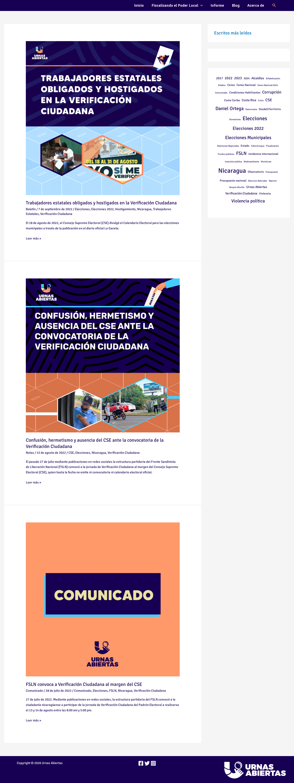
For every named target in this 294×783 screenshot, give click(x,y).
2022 (228, 78)
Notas (30, 453)
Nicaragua (144, 209)
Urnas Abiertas (256, 187)
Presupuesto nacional (233, 180)
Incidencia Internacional (263, 154)
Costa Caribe (232, 100)
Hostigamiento (125, 209)
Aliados (222, 85)
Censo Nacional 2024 (267, 85)
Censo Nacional (246, 85)
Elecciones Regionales (228, 145)
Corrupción (271, 92)
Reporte (273, 180)
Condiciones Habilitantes (244, 92)
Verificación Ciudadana (56, 214)
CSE (71, 453)
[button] (200, 5)
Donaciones (235, 119)
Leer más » (33, 238)
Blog (236, 5)
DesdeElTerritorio (270, 109)
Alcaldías (257, 78)
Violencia (265, 193)
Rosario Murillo (236, 187)
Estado (245, 146)
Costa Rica (249, 100)
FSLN (112, 691)
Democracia (251, 109)
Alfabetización (273, 78)
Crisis (261, 100)
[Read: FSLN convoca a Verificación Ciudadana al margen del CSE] (103, 599)
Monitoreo (266, 161)
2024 (247, 78)
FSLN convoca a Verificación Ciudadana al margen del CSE (84, 684)
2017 (219, 78)
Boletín (31, 209)
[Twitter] (147, 763)
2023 (238, 78)
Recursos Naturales (257, 180)
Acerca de (255, 5)
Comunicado (34, 691)
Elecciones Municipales (248, 137)
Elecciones (82, 209)
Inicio (139, 5)
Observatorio (256, 172)
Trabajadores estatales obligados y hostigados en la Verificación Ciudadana (101, 203)
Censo (231, 85)
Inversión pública (233, 161)
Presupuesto (272, 172)
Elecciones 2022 (102, 209)
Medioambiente (251, 161)
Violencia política (248, 201)
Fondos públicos (226, 154)
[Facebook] (141, 763)
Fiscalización (272, 145)
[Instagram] (153, 763)
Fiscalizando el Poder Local (175, 5)
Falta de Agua (257, 145)
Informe (217, 5)
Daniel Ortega (229, 108)
